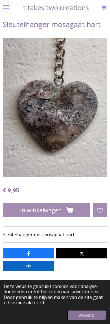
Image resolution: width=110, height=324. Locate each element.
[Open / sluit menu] (6, 7)
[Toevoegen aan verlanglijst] (100, 210)
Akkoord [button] (86, 315)
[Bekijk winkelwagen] (104, 7)
